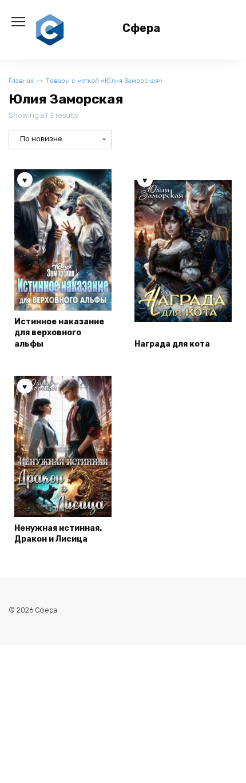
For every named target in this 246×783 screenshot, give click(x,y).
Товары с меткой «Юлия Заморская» (104, 81)
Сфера (141, 28)
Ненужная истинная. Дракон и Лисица (58, 533)
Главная (21, 81)
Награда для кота (172, 344)
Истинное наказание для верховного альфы (59, 333)
